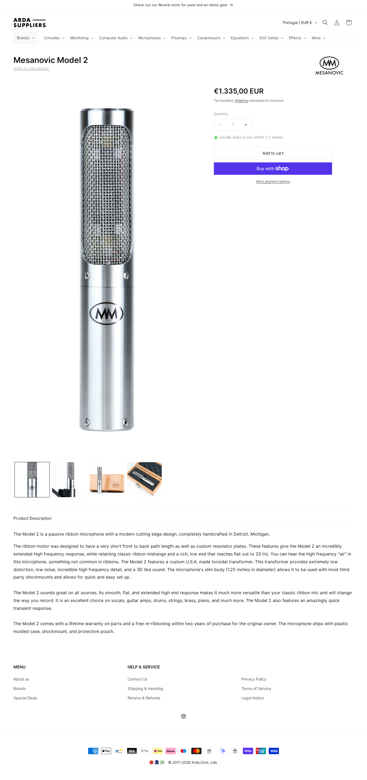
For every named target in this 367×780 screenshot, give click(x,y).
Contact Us (137, 679)
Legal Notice (253, 698)
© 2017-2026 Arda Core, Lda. (193, 762)
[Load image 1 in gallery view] (32, 479)
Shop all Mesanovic (31, 69)
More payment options (273, 181)
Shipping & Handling (145, 688)
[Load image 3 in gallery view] (107, 479)
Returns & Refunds (144, 698)
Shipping (241, 100)
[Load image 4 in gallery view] (144, 479)
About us (21, 679)
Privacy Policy (254, 679)
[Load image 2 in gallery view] (69, 479)
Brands (19, 688)
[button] (25, 38)
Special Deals (25, 698)
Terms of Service (256, 688)
